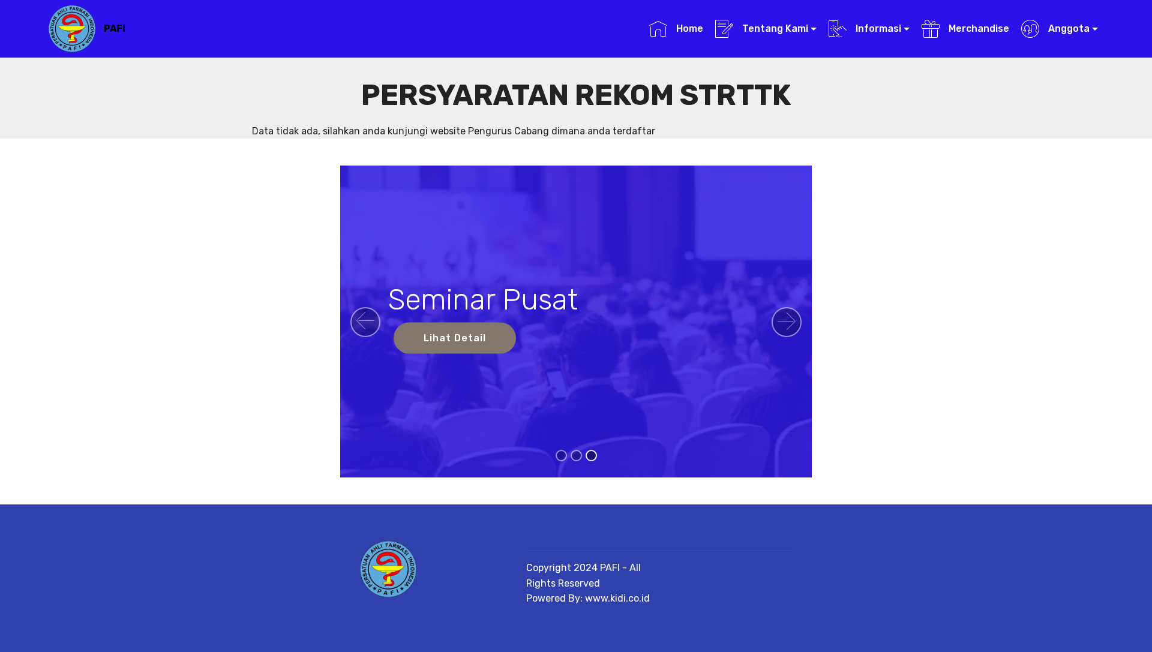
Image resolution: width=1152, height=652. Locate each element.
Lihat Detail (455, 338)
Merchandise (977, 28)
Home (688, 28)
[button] (365, 322)
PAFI (114, 28)
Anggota (1068, 28)
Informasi (877, 28)
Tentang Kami (774, 28)
